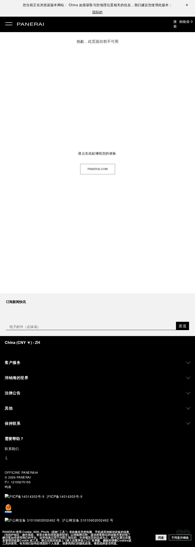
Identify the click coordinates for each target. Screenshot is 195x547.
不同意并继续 (180, 537)
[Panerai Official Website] (30, 24)
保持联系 (12, 423)
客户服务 (12, 362)
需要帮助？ (14, 438)
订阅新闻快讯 (16, 301)
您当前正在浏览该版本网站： (50, 4)
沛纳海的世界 (16, 377)
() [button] (22, 342)
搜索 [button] (175, 24)
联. (12, 448)
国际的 (97, 12)
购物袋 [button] (186, 21)
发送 (182, 325)
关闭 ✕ (186, 4)
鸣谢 (8, 486)
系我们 (13, 448)
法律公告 (12, 393)
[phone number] (97, 458)
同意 (161, 537)
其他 (9, 408)
